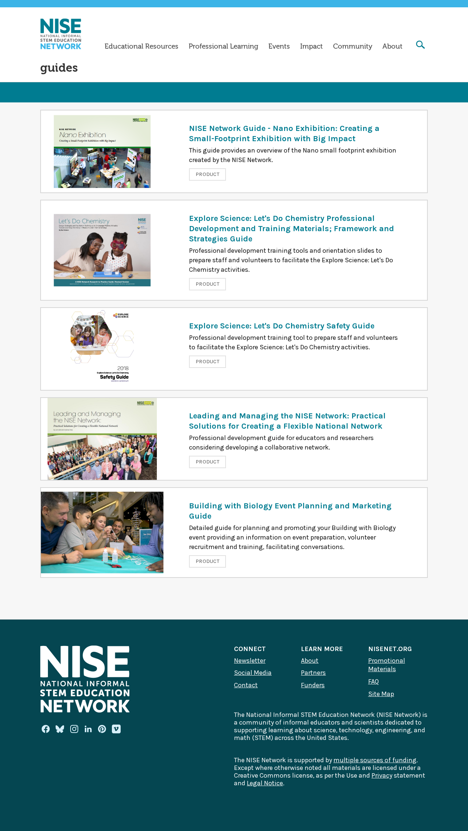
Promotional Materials (386, 665)
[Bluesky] (60, 728)
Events (279, 46)
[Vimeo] (116, 729)
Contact (246, 685)
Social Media (253, 673)
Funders (313, 685)
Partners (313, 673)
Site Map (381, 694)
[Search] (420, 45)
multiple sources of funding (374, 760)
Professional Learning (223, 46)
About (392, 46)
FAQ (373, 681)
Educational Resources (141, 46)
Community (352, 46)
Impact (311, 46)
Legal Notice (265, 783)
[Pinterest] (102, 728)
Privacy (381, 775)
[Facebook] (45, 728)
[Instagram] (74, 728)
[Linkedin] (88, 728)
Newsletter (249, 661)
